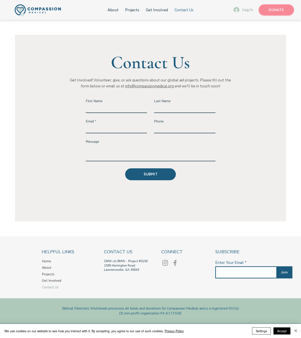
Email (90, 121)
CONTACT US (118, 252)
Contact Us (50, 287)
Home (46, 261)
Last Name (162, 101)
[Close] (295, 330)
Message (92, 141)
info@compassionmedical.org (149, 86)
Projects (48, 274)
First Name (94, 101)
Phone (159, 121)
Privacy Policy (174, 331)
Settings (261, 331)
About (46, 267)
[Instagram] (165, 263)
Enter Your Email (229, 263)
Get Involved (51, 280)
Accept (282, 331)
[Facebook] (175, 263)
